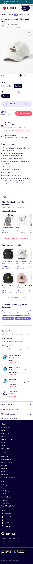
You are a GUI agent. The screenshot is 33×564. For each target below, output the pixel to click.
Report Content (6, 404)
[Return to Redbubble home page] (11, 8)
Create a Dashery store (9, 477)
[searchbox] (16, 312)
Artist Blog (5, 474)
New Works (5, 433)
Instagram (8, 514)
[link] (8, 318)
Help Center (5, 491)
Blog (2, 436)
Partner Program (6, 462)
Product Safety (6, 497)
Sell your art (5, 468)
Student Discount (7, 439)
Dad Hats (5, 331)
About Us (4, 456)
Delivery (4, 485)
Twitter (7, 520)
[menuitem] (4, 14)
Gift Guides (5, 427)
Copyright (4, 500)
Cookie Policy (5, 544)
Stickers (22, 14)
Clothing (12, 14)
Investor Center (6, 459)
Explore (4, 14)
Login (3, 442)
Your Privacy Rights (7, 506)
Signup (3, 445)
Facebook (8, 517)
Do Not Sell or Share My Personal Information (14, 541)
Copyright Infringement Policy (11, 409)
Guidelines (4, 494)
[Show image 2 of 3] (3, 75)
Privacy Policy (16, 538)
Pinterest (7, 526)
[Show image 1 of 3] (1, 75)
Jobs (3, 471)
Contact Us (5, 503)
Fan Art (3, 430)
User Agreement (6, 538)
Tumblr (7, 523)
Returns (3, 488)
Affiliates (4, 465)
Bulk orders (5, 448)
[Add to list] (29, 33)
